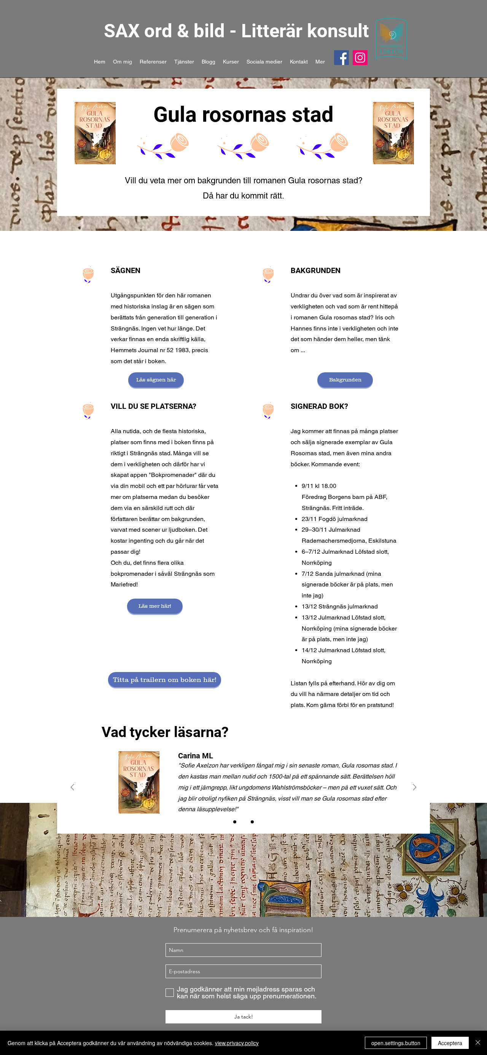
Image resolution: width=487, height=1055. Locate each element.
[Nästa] (414, 787)
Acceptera (450, 1043)
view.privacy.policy (237, 1043)
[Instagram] (360, 57)
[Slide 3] (252, 821)
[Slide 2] (243, 821)
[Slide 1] (234, 821)
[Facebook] (341, 57)
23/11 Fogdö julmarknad (335, 519)
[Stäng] (477, 1043)
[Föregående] (72, 787)
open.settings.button (395, 1043)
